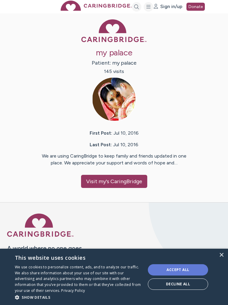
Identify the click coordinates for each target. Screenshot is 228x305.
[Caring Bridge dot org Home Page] (96, 9)
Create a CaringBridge (32, 296)
